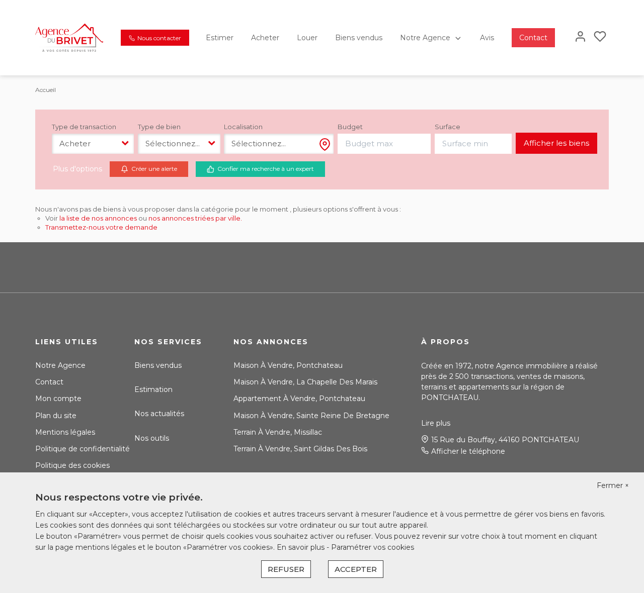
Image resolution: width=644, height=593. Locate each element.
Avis (487, 37)
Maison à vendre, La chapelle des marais (305, 381)
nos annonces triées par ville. (195, 218)
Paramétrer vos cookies (372, 547)
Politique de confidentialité (82, 448)
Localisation (243, 127)
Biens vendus (358, 37)
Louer (307, 37)
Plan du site (55, 415)
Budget (350, 127)
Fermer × (613, 485)
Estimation (153, 389)
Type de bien (159, 127)
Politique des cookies (72, 465)
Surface (447, 127)
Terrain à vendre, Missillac (277, 432)
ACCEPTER (356, 569)
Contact (533, 37)
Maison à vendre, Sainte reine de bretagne (311, 415)
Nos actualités (159, 413)
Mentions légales (65, 432)
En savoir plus (302, 547)
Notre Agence (425, 37)
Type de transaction (84, 127)
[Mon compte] (580, 37)
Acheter (265, 37)
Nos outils (151, 438)
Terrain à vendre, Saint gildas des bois (300, 448)
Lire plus (435, 423)
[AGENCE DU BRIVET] (69, 37)
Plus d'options (77, 168)
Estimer (219, 37)
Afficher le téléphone (468, 451)
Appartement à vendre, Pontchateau (299, 398)
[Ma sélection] (600, 37)
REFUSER (286, 569)
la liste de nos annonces (98, 218)
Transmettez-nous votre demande (101, 227)
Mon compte (58, 398)
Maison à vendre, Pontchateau (288, 365)
